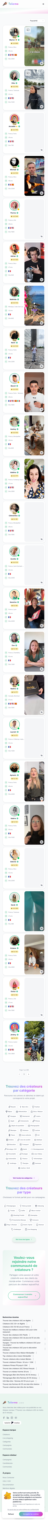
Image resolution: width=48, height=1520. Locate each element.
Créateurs (6, 1434)
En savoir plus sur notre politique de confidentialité (23, 1509)
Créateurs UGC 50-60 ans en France (16, 1327)
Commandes (7, 1449)
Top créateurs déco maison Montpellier (17, 1356)
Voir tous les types (23, 1239)
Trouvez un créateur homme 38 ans (16, 1372)
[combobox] (37, 21)
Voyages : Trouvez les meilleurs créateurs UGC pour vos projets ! (21, 1344)
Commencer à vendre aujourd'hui (22, 1295)
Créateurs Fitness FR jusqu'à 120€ (15, 1365)
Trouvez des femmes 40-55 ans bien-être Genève (21, 1384)
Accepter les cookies (31, 1514)
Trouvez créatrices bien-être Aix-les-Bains (18, 1387)
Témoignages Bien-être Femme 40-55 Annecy (19, 1375)
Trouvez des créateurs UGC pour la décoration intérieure (20, 1349)
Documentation (8, 1485)
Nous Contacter (8, 1477)
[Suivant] (29, 1074)
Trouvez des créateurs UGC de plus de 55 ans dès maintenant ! (21, 1339)
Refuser (11, 1514)
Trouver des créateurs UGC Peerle (15, 1335)
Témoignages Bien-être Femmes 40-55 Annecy (20, 1378)
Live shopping (8, 1438)
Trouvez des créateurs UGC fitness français (18, 1368)
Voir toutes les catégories (22, 1178)
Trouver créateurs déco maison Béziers (17, 1359)
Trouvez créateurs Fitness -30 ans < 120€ (18, 1362)
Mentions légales (9, 1488)
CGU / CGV (7, 1481)
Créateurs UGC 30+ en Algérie (14, 1324)
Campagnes (7, 1445)
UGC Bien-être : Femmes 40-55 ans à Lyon (18, 1381)
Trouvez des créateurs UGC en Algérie (17, 1320)
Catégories (7, 1442)
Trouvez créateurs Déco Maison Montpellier (18, 1353)
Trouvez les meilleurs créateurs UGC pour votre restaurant (20, 1331)
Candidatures (8, 1463)
